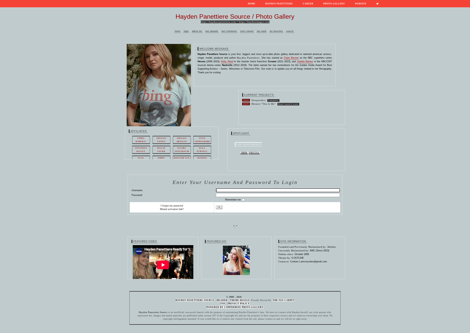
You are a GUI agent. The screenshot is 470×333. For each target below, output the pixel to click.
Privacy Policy (239, 303)
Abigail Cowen (161, 139)
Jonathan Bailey (141, 149)
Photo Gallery (334, 3)
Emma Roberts (141, 139)
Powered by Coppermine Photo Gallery (235, 307)
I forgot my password (172, 205)
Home (251, 3)
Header (222, 300)
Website (360, 3)
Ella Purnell (202, 149)
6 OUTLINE (298, 257)
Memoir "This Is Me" (264, 104)
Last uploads (211, 31)
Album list (197, 31)
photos (254, 153)
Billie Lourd (161, 149)
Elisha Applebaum (182, 149)
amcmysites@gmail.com (314, 261)
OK (219, 207)
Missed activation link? (172, 209)
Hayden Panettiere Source (195, 300)
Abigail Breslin (182, 139)
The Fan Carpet (284, 300)
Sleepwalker (259, 100)
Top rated (261, 31)
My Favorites (276, 31)
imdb (244, 153)
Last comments (229, 31)
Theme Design (240, 300)
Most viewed (247, 31)
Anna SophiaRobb (202, 139)
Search (290, 31)
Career (308, 3)
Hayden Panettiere (279, 3)
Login (186, 31)
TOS (222, 303)
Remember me (233, 199)
